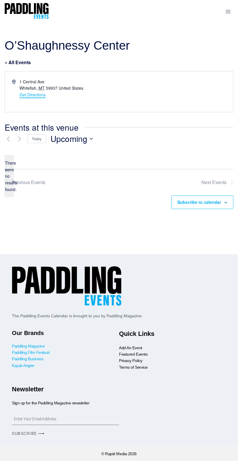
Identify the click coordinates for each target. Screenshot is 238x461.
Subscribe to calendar (199, 202)
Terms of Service (133, 367)
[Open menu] (228, 11)
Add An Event (130, 347)
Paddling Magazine (28, 346)
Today (37, 138)
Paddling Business (28, 358)
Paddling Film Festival (30, 352)
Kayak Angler (23, 365)
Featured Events (133, 354)
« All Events (18, 62)
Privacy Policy (131, 360)
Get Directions (32, 95)
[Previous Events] (8, 138)
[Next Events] (19, 138)
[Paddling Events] (27, 11)
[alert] (9, 176)
